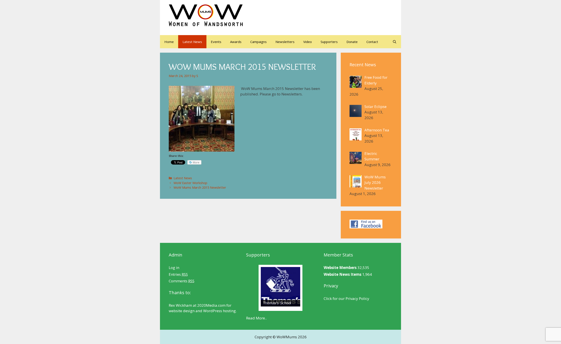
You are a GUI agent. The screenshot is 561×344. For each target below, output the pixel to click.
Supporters (329, 41)
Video (307, 41)
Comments (181, 280)
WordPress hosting (219, 310)
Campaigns (258, 41)
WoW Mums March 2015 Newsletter (200, 187)
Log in (174, 267)
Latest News (192, 41)
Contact (372, 41)
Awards (235, 41)
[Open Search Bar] (394, 41)
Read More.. (256, 318)
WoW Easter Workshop (190, 183)
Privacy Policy (357, 298)
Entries (178, 274)
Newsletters (285, 41)
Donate (352, 41)
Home (169, 41)
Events (216, 41)
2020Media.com (211, 305)
